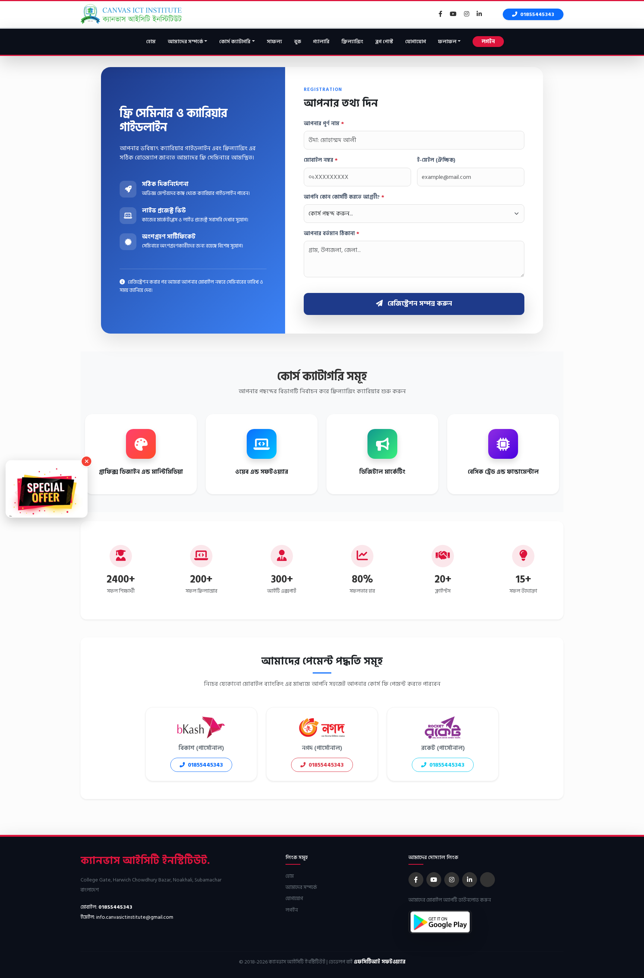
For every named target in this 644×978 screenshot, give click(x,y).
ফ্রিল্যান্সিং (352, 41)
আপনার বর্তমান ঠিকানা (331, 234)
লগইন (488, 41)
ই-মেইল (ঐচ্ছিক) (436, 160)
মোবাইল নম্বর (321, 160)
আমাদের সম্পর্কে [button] (185, 41)
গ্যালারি (321, 41)
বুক (297, 41)
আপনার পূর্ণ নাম (324, 124)
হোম (151, 41)
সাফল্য (274, 41)
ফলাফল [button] (447, 41)
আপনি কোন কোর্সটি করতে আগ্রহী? (344, 197)
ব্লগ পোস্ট (384, 41)
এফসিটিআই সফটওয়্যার (379, 962)
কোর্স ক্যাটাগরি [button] (234, 41)
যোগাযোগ (415, 41)
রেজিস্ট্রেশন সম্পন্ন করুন (419, 303)
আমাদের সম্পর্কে (301, 887)
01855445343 (536, 14)
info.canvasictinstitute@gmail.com (134, 917)
